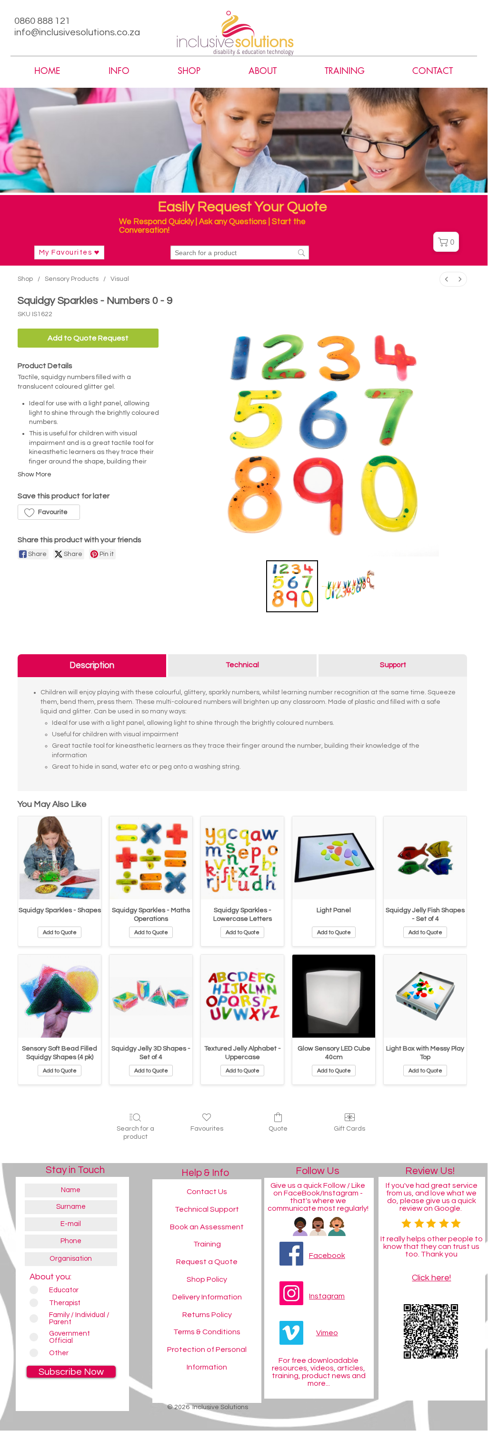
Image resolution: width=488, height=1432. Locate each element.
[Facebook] (291, 1254)
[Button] (413, 1388)
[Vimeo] (291, 1333)
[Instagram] (291, 1293)
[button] (262, 71)
